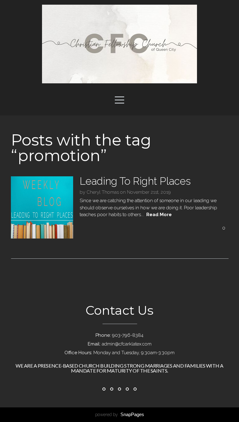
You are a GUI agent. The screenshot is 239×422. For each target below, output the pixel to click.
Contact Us (119, 310)
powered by (119, 414)
